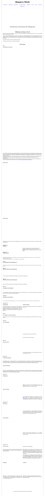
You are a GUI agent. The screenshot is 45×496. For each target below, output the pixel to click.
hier (40, 316)
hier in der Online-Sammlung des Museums (26, 159)
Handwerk (16, 4)
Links (36, 4)
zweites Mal (25, 396)
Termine (28, 4)
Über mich (11, 4)
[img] (40, 2)
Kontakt (40, 4)
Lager (32, 4)
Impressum (22, 6)
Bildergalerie (22, 4)
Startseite (5, 4)
